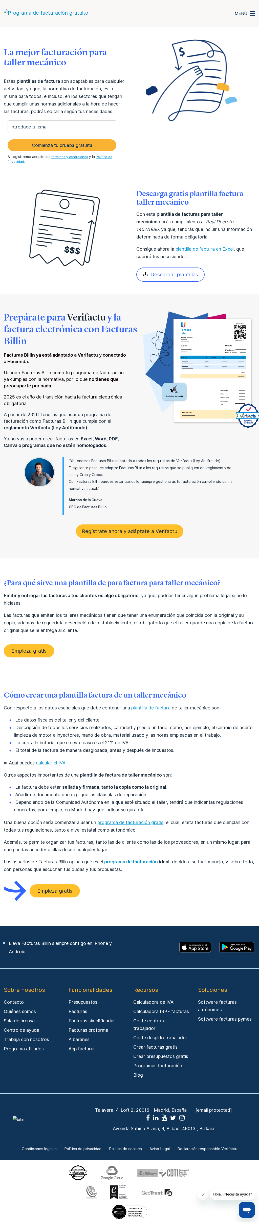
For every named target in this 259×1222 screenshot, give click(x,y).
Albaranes (79, 1039)
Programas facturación (157, 1065)
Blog (138, 1075)
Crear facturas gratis (155, 1047)
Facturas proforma (88, 1030)
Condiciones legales (39, 1149)
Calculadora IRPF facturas (161, 1011)
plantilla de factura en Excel (205, 249)
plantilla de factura (150, 707)
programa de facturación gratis (130, 822)
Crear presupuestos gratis (160, 1056)
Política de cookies (125, 1149)
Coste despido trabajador (160, 1037)
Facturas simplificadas (92, 1020)
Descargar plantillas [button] (174, 275)
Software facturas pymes (225, 1019)
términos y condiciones (69, 157)
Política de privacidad (82, 1149)
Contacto (14, 1002)
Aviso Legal (159, 1149)
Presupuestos (83, 1002)
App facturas (82, 1048)
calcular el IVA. (51, 762)
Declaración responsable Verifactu (207, 1149)
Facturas (78, 1011)
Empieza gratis (29, 651)
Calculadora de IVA (153, 1002)
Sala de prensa (19, 1020)
